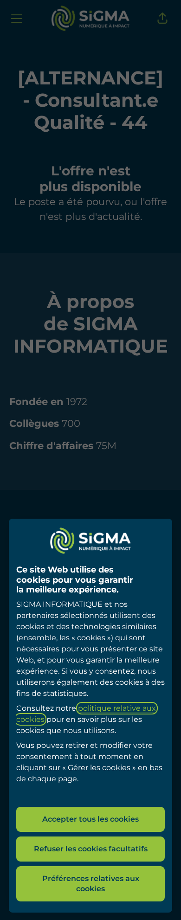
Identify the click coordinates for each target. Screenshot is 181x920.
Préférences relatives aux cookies (90, 883)
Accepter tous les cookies (90, 819)
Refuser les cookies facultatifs (91, 848)
